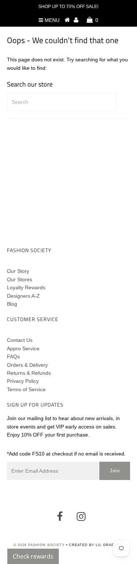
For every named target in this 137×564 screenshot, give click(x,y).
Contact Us (20, 340)
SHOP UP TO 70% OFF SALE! (68, 6)
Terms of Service (26, 389)
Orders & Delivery (27, 365)
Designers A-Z (23, 296)
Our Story (18, 271)
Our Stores (19, 279)
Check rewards (33, 556)
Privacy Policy (23, 381)
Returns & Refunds (29, 373)
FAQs (13, 356)
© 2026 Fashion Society (39, 545)
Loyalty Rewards (26, 287)
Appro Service (23, 348)
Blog (12, 304)
